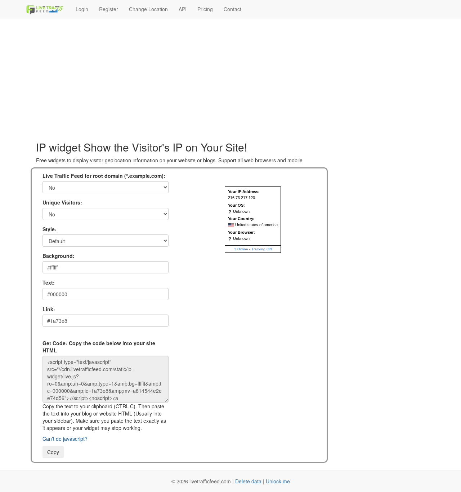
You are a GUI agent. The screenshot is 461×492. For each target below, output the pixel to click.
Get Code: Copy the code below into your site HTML (98, 346)
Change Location (148, 9)
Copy (53, 452)
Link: (48, 309)
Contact (232, 9)
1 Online (241, 249)
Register (108, 9)
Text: (48, 282)
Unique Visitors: (62, 202)
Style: (49, 229)
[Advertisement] (230, 76)
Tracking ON (261, 249)
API (183, 9)
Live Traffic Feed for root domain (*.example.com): (103, 175)
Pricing (205, 9)
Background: (58, 255)
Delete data (248, 481)
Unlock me (278, 481)
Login (82, 9)
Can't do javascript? (65, 438)
